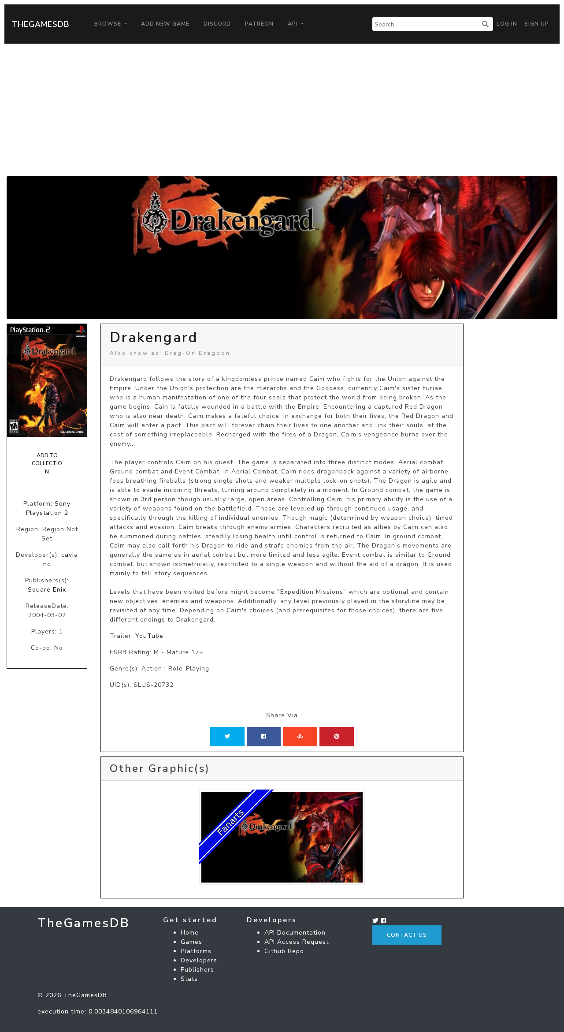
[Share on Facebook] (264, 736)
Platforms (196, 951)
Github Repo (284, 951)
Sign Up (536, 23)
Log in (507, 23)
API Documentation (295, 932)
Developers (199, 960)
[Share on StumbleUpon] (300, 736)
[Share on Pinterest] (336, 736)
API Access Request (296, 942)
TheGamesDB (40, 24)
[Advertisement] (282, 109)
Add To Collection (47, 463)
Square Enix (47, 589)
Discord (217, 23)
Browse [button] (108, 23)
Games (191, 942)
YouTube (149, 636)
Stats (189, 979)
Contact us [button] (407, 935)
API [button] (294, 23)
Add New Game (165, 23)
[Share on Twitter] (227, 736)
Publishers (197, 969)
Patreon (259, 23)
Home (190, 932)
